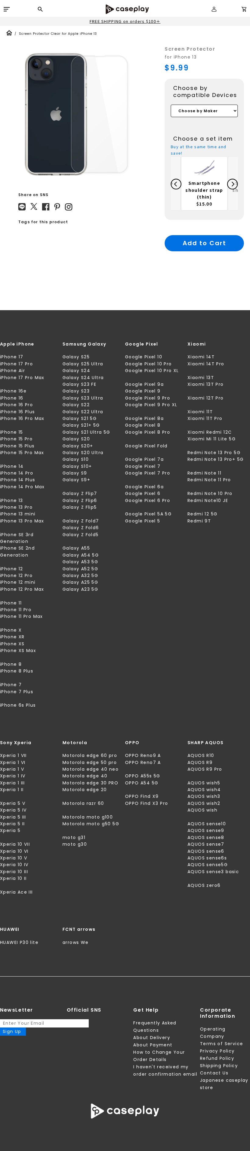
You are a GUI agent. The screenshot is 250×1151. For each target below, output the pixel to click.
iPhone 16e (13, 391)
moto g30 (74, 844)
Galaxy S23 (76, 391)
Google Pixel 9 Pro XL (151, 405)
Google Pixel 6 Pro (147, 500)
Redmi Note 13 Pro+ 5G (216, 459)
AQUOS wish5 (204, 783)
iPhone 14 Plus (17, 480)
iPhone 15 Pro (16, 439)
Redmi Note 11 (204, 473)
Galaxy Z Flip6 (79, 500)
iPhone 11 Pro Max (21, 616)
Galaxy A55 (76, 548)
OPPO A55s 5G (142, 776)
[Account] (214, 11)
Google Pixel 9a (144, 384)
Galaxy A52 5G (80, 569)
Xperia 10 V (13, 858)
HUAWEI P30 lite (19, 942)
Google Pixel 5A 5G (148, 514)
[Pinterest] (57, 206)
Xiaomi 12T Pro (206, 398)
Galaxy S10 (75, 459)
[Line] (22, 206)
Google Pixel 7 (143, 466)
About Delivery (151, 1037)
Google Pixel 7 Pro (147, 473)
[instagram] (68, 207)
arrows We (75, 942)
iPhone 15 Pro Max (22, 453)
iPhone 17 (11, 357)
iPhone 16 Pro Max (22, 418)
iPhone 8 (11, 664)
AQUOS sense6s (207, 858)
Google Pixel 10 (143, 357)
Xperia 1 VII (13, 755)
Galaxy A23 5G (80, 589)
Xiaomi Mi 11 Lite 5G (212, 439)
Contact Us (214, 1073)
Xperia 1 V (12, 769)
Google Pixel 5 (142, 521)
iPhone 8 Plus (16, 671)
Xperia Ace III (16, 892)
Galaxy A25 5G (80, 582)
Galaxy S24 (76, 371)
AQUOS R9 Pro (205, 769)
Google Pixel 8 (143, 425)
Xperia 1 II (11, 790)
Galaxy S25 (76, 357)
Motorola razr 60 (83, 803)
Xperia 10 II (13, 878)
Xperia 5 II (12, 824)
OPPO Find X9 (142, 796)
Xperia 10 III (14, 872)
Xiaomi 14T (201, 357)
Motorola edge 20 (84, 790)
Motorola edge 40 (84, 776)
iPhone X (11, 630)
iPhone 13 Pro (16, 507)
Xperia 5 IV (13, 810)
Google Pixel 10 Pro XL (152, 371)
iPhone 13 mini (18, 514)
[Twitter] (33, 206)
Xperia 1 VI (12, 762)
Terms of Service (221, 1044)
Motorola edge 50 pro (89, 762)
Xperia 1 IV (12, 776)
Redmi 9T (199, 521)
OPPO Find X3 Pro (146, 803)
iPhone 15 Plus (17, 446)
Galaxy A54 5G (80, 555)
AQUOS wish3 (204, 796)
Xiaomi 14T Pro (206, 364)
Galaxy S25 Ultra (82, 364)
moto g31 (73, 837)
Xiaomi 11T (200, 412)
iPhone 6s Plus (18, 705)
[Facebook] (45, 206)
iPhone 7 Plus (16, 692)
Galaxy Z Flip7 (79, 493)
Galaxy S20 (76, 439)
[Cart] (243, 10)
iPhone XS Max (18, 650)
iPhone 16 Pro (16, 405)
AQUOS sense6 (206, 851)
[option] (76, 114)
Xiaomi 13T (201, 378)
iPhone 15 (11, 432)
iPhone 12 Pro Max (22, 589)
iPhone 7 (11, 685)
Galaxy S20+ (77, 446)
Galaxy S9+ (76, 480)
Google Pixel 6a (144, 487)
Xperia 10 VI (14, 851)
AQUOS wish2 (204, 803)
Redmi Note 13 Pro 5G (214, 453)
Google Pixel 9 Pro (147, 398)
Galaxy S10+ (77, 466)
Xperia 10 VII (15, 844)
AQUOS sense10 (207, 824)
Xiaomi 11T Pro (205, 418)
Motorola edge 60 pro (89, 755)
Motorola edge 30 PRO (90, 783)
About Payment (152, 1045)
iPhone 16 (11, 398)
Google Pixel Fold (146, 446)
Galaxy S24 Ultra (83, 378)
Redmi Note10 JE (208, 500)
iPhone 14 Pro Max (22, 487)
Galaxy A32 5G (80, 575)
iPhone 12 (11, 569)
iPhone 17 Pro (16, 364)
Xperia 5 (10, 830)
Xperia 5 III (13, 817)
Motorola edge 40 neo (90, 769)
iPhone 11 (11, 603)
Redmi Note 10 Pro (210, 493)
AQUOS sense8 (206, 837)
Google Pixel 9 (143, 391)
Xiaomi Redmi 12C (210, 432)
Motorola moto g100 (87, 817)
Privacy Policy (217, 1051)
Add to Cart (204, 243)
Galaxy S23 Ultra (82, 398)
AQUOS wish (202, 810)
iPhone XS (12, 644)
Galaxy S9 (74, 473)
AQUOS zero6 (204, 885)
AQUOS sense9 (206, 830)
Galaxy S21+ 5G (81, 425)
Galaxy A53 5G (80, 562)
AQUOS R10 (201, 755)
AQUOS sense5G (208, 865)
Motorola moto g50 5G (90, 824)
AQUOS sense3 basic (213, 872)
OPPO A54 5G (141, 783)
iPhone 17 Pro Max (22, 378)
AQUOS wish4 (204, 790)
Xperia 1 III (12, 783)
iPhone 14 (12, 466)
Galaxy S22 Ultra (82, 412)
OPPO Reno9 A (143, 755)
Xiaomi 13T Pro (206, 384)
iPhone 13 (11, 500)
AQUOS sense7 (206, 844)
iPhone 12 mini (18, 582)
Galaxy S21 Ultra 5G (86, 432)
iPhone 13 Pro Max (22, 521)
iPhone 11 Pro (15, 610)
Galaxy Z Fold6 (80, 528)
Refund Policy (217, 1058)
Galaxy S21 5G (79, 418)
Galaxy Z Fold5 (80, 535)
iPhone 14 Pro (16, 473)
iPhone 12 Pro (16, 575)
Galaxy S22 (76, 405)
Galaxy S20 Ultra (82, 453)
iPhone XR (12, 637)
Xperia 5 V (12, 803)
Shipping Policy (219, 1066)
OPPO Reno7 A (143, 762)
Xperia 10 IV (14, 865)
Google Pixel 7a (144, 459)
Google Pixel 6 (143, 493)
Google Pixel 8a (144, 418)
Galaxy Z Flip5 (79, 507)
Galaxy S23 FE (79, 384)
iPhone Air (12, 371)
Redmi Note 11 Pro (209, 480)
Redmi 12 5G (202, 514)
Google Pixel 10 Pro (148, 364)
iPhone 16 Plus (17, 412)
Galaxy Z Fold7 (80, 521)
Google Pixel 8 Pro (147, 432)
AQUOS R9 (200, 762)
